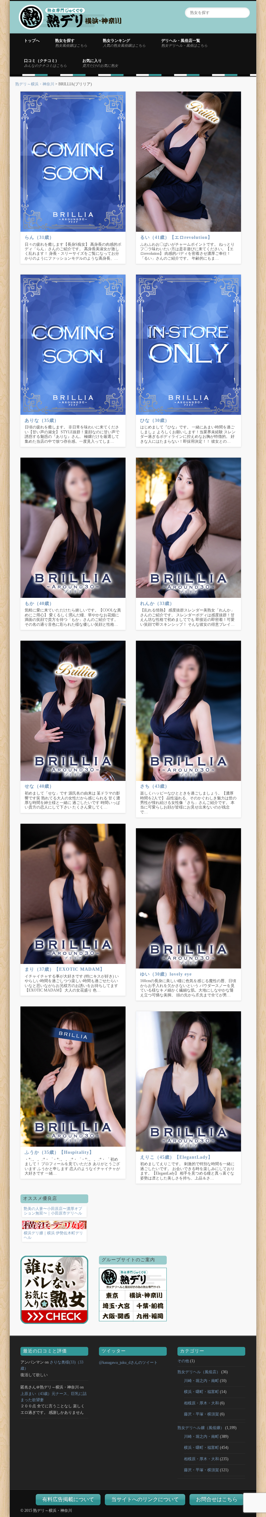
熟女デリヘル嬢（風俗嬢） (200, 1427)
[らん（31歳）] (73, 162)
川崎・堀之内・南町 (201, 1380)
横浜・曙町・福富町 (201, 1391)
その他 (183, 1361)
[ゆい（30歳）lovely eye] (188, 898)
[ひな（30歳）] (188, 345)
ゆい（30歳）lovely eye (166, 974)
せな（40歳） (39, 786)
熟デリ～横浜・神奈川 (34, 84)
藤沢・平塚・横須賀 (201, 1414)
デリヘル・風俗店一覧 (184, 42)
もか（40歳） (39, 603)
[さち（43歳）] (188, 711)
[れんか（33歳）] (188, 528)
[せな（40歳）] (73, 711)
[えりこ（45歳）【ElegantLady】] (188, 1081)
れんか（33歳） (157, 603)
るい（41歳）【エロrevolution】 (176, 237)
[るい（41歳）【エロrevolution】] (188, 162)
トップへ (32, 40)
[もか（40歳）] (73, 528)
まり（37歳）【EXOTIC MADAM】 (65, 969)
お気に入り (100, 63)
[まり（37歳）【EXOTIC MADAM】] (73, 894)
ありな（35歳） (42, 420)
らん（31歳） (39, 237)
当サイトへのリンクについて (145, 1499)
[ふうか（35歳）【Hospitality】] (73, 1076)
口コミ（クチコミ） (45, 63)
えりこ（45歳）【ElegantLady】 (176, 1157)
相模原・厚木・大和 (201, 1403)
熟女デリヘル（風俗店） (198, 1372)
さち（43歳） (155, 786)
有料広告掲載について (68, 1499)
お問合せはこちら (216, 1499)
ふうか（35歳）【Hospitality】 (59, 1152)
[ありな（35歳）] (73, 345)
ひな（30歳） (155, 420)
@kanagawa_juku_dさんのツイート (128, 1362)
